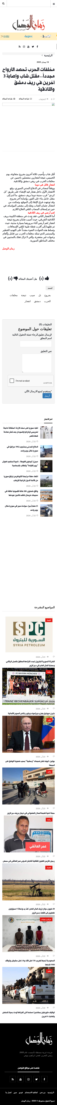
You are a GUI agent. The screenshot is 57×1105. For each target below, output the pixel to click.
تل (39, 295)
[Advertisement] (28, 560)
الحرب (47, 301)
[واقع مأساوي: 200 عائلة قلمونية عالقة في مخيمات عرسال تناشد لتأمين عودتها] (46, 500)
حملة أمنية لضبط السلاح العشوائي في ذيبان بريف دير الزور (31, 813)
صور (15, 1092)
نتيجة (23, 295)
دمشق (37, 301)
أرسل (47, 395)
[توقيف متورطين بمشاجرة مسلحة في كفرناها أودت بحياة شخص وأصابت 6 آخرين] (28, 1003)
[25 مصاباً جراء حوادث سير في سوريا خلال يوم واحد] (46, 515)
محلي (49, 772)
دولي (49, 720)
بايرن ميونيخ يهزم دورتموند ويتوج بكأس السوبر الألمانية (31, 713)
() (42, 278)
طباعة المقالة (7, 98)
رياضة (49, 672)
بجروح (47, 295)
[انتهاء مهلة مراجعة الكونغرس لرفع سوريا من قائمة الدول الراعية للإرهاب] (46, 486)
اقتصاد (49, 620)
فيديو (21, 1092)
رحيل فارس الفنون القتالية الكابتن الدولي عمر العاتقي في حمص (29, 861)
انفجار (28, 301)
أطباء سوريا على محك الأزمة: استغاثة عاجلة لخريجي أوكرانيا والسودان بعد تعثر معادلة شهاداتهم (20, 432)
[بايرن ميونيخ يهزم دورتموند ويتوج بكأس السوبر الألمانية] (28, 703)
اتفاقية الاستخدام (31, 1092)
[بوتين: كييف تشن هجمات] (28, 751)
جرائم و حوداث (46, 919)
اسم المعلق (46, 338)
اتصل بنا (8, 1092)
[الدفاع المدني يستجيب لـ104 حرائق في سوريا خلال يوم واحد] (46, 456)
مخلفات (14, 295)
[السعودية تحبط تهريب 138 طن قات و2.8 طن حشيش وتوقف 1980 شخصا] (28, 951)
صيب (32, 295)
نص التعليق (46, 351)
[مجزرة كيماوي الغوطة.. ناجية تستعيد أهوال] (46, 471)
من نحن (42, 1092)
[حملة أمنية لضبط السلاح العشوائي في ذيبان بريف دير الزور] (28, 803)
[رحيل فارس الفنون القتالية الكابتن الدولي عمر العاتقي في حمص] (28, 851)
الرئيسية (48, 55)
